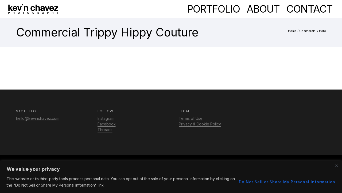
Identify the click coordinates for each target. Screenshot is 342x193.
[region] (171, 177)
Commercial (307, 31)
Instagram (106, 118)
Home (292, 31)
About (263, 9)
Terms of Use (191, 118)
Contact (309, 9)
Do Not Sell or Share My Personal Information (287, 182)
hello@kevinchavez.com (37, 118)
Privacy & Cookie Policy (200, 124)
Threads (105, 129)
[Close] (336, 165)
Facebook (107, 124)
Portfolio (213, 9)
